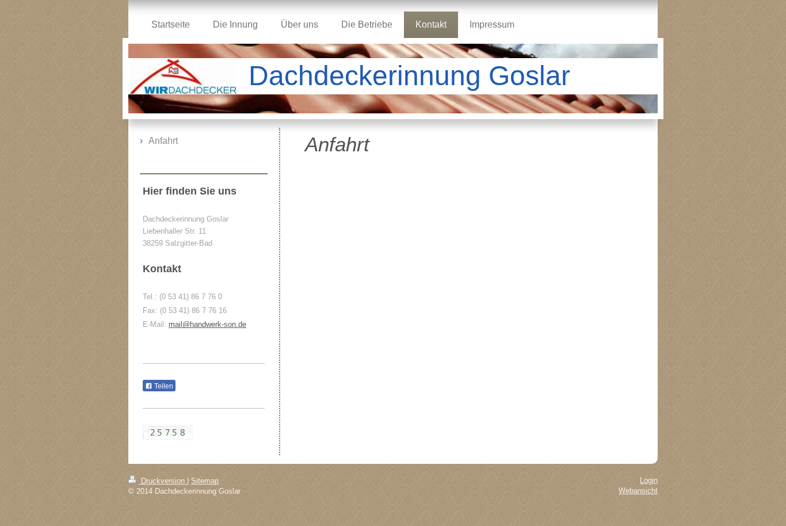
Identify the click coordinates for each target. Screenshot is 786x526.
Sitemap (205, 481)
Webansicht (638, 490)
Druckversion (163, 481)
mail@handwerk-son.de (207, 324)
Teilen (162, 386)
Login (649, 480)
